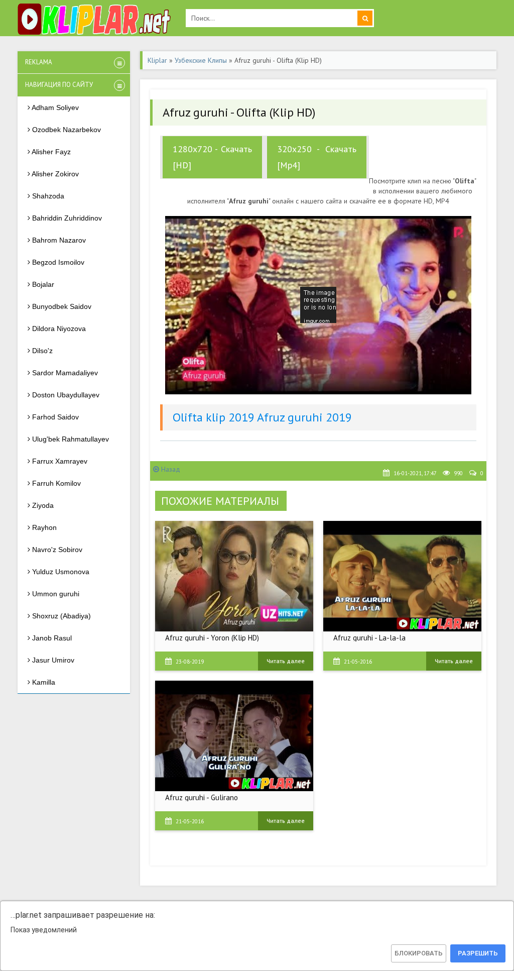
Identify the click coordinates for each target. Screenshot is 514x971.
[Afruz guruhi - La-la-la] (402, 576)
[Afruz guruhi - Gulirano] (234, 736)
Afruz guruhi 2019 (304, 417)
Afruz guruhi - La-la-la (369, 637)
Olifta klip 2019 (213, 417)
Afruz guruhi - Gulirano (201, 797)
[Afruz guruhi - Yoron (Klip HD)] (234, 576)
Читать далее (286, 661)
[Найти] (364, 18)
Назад (169, 469)
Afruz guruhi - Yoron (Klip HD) (212, 637)
